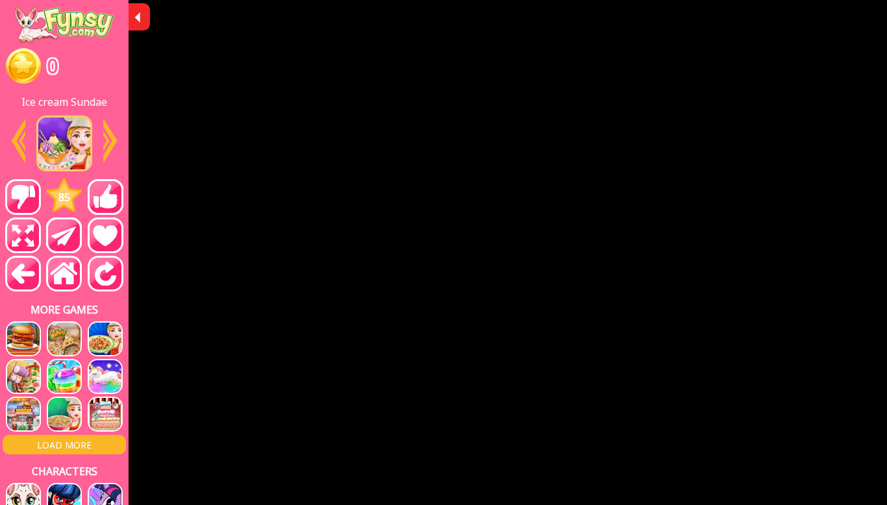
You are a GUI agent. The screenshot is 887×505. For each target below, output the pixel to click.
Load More (64, 445)
